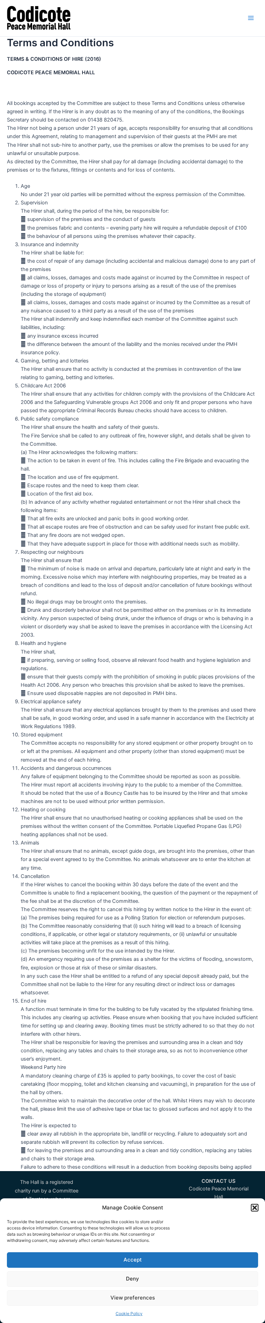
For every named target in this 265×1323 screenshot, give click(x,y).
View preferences (132, 1297)
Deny (132, 1278)
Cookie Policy (129, 1313)
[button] (254, 1207)
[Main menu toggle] (251, 18)
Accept (133, 1259)
